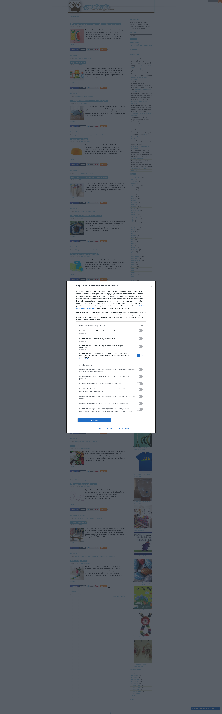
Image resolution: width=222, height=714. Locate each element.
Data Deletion (98, 428)
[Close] (151, 286)
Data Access (111, 428)
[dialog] (111, 357)
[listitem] (111, 325)
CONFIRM (94, 420)
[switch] (140, 330)
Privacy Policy (124, 428)
